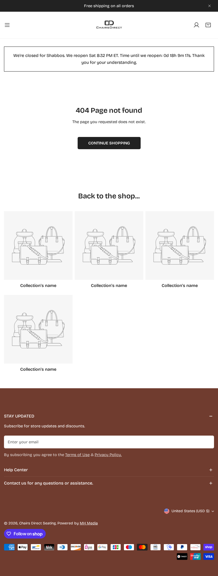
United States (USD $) (190, 511)
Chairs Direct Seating (37, 523)
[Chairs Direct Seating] (109, 25)
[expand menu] (7, 25)
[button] (208, 25)
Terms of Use (77, 454)
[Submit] (207, 442)
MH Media (89, 523)
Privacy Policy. (108, 454)
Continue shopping (109, 143)
